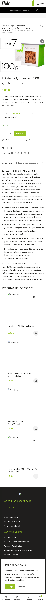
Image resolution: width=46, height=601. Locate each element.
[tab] (7, 163)
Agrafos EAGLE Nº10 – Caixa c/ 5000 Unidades (21, 375)
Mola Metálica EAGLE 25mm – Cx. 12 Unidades (22, 470)
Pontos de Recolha (12, 521)
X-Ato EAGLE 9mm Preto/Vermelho (16, 422)
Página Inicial (10, 537)
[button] (35, 333)
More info (21, 587)
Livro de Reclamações (14, 555)
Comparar (33, 140)
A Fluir (7, 513)
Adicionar (20, 133)
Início (4, 25)
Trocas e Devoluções (13, 546)
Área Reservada (11, 517)
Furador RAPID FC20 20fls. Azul (21, 326)
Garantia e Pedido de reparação (18, 550)
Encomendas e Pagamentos (16, 541)
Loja (12, 25)
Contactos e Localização (15, 526)
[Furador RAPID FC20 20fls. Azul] (23, 308)
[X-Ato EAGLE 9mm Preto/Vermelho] (23, 403)
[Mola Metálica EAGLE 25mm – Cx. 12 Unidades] (23, 451)
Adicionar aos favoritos (14, 140)
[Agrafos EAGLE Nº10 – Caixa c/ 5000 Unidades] (23, 356)
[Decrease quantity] (3, 133)
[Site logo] (6, 3)
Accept (10, 587)
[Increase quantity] (10, 133)
